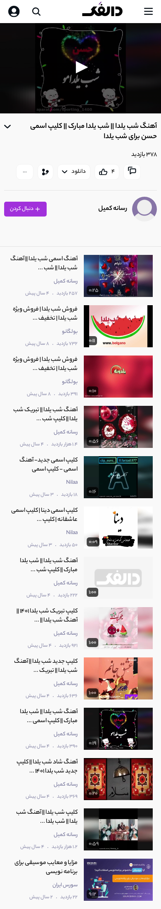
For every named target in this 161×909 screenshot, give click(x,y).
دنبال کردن (22, 209)
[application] (80, 68)
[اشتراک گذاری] (45, 172)
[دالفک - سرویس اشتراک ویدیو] (109, 11)
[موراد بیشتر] (24, 172)
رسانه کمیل (112, 208)
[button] (80, 67)
